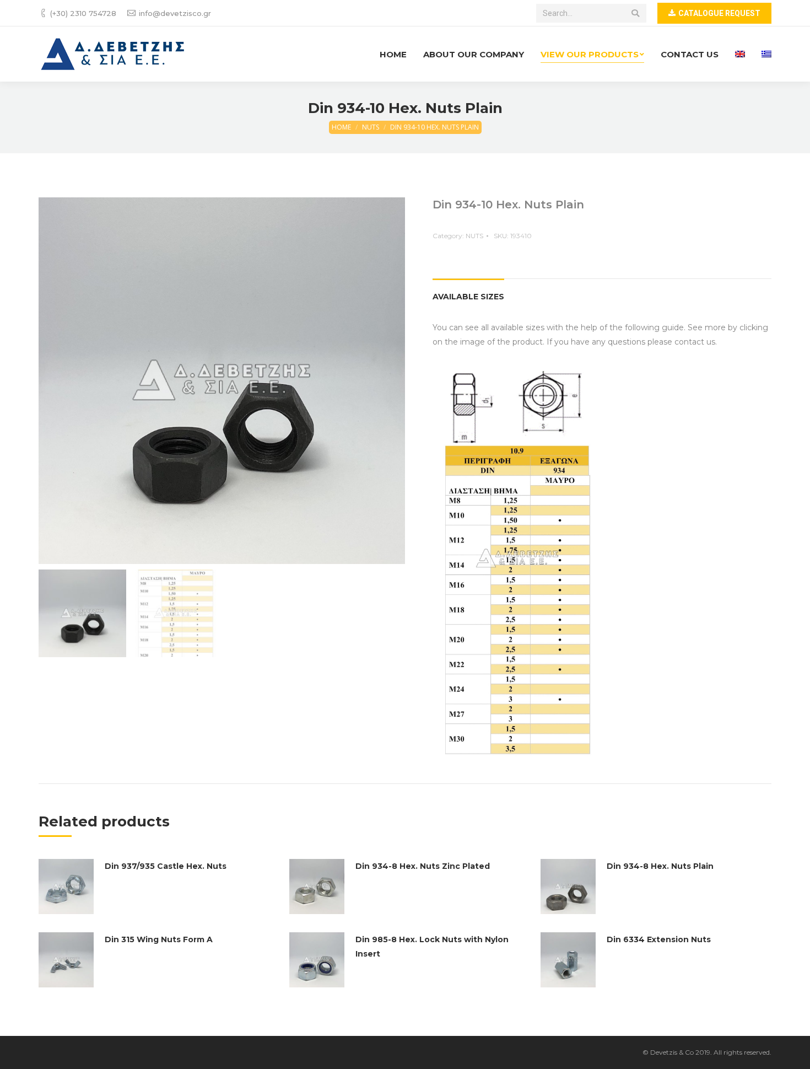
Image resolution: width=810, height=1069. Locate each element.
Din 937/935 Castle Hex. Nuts (165, 866)
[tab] (468, 291)
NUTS (370, 127)
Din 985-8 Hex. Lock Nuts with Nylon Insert (432, 946)
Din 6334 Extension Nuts (659, 939)
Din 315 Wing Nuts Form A (159, 939)
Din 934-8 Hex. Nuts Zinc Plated (422, 866)
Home (341, 127)
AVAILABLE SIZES (468, 297)
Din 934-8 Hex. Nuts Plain (660, 866)
